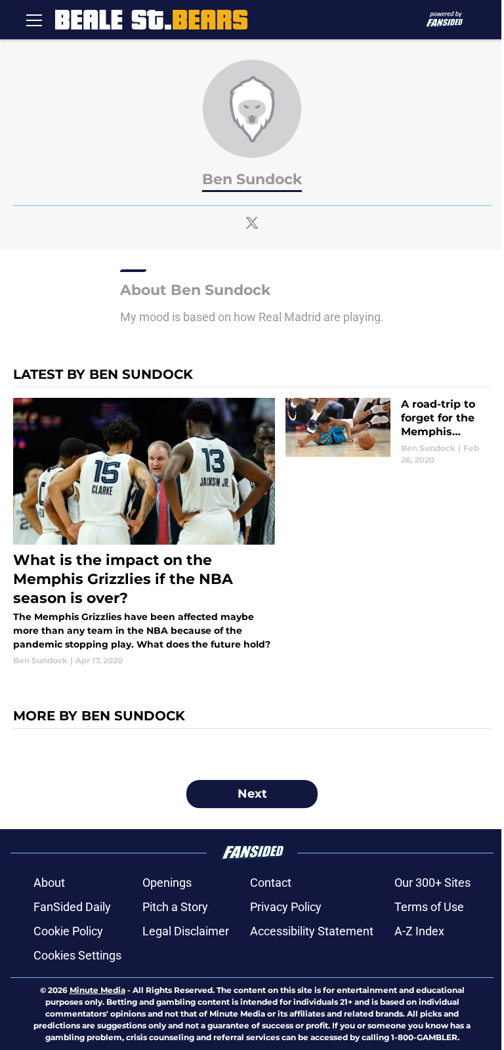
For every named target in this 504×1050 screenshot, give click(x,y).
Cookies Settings (77, 955)
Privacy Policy (286, 907)
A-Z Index (419, 931)
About (49, 882)
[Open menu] (34, 20)
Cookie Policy (68, 931)
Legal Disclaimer (185, 931)
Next (252, 794)
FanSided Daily (72, 907)
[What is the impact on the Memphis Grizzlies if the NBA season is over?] (144, 532)
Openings (167, 882)
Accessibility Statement (311, 931)
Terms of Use (429, 907)
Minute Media (97, 990)
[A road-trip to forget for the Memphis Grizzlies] (388, 431)
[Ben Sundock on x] (252, 223)
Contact (270, 882)
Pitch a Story (175, 907)
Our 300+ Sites (432, 882)
